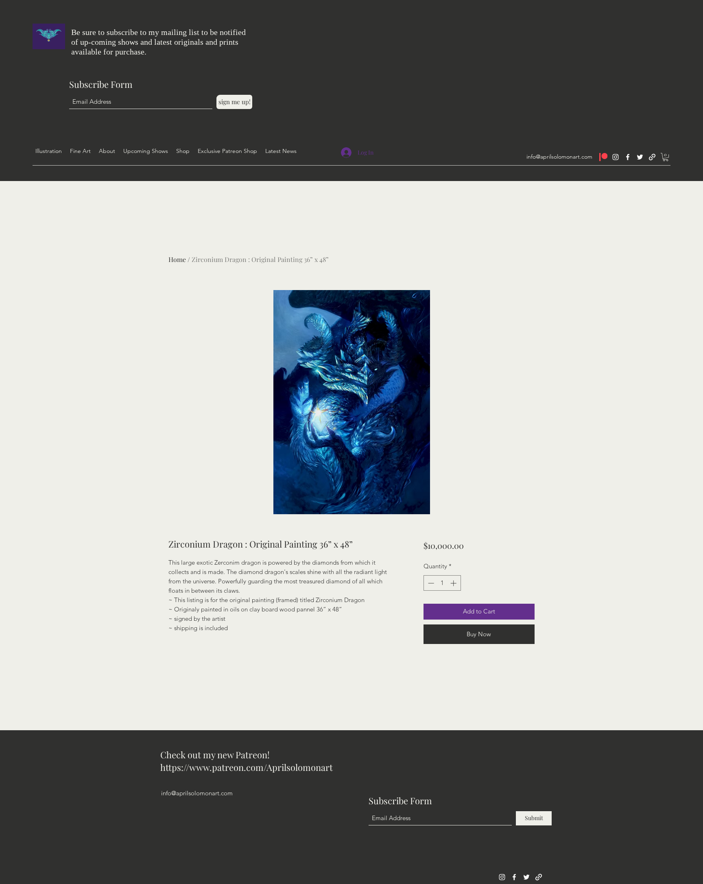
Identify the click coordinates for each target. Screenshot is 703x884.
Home (177, 259)
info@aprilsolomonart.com (559, 156)
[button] (665, 157)
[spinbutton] (442, 583)
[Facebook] (628, 157)
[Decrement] (430, 583)
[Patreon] (603, 157)
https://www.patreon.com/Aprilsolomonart (246, 767)
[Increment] (454, 583)
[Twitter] (640, 157)
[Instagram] (615, 157)
